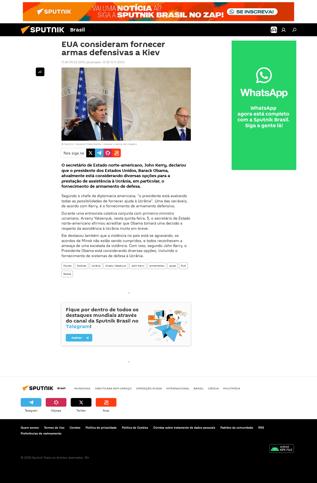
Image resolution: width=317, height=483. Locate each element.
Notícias (81, 265)
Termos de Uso (54, 428)
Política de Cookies (135, 428)
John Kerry (137, 265)
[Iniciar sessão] (283, 29)
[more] (40, 72)
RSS (261, 428)
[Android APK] (281, 449)
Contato (75, 428)
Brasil (199, 388)
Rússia (67, 273)
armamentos (156, 265)
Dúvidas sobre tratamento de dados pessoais (184, 428)
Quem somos (30, 428)
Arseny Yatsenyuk (115, 265)
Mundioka (82, 388)
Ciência (213, 388)
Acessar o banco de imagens (120, 144)
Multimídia (231, 388)
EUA (183, 265)
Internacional (177, 388)
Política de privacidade (101, 428)
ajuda (172, 265)
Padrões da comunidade (236, 428)
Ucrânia (95, 265)
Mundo (67, 265)
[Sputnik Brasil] (44, 35)
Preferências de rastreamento (41, 433)
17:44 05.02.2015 (73, 62)
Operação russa (149, 388)
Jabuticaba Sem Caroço (113, 388)
